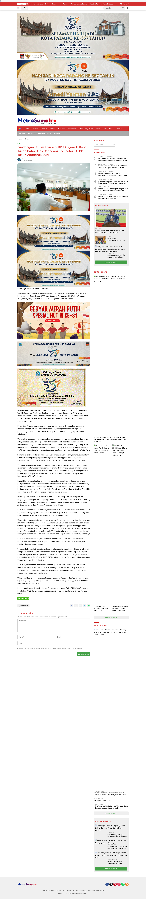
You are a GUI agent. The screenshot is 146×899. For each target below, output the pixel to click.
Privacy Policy (81, 891)
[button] (123, 8)
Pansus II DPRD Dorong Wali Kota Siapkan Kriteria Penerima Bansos (113, 197)
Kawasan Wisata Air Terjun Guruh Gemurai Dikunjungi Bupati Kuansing (117, 847)
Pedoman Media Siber (96, 891)
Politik (35, 129)
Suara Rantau (72, 129)
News (19, 143)
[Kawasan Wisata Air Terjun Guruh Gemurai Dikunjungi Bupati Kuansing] (111, 841)
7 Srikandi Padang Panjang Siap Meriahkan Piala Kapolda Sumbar (83, 4)
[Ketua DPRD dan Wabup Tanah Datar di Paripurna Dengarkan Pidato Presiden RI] (102, 524)
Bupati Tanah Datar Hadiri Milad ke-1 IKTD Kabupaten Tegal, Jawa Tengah (110, 232)
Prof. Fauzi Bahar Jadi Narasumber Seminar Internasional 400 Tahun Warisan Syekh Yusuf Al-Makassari (110, 439)
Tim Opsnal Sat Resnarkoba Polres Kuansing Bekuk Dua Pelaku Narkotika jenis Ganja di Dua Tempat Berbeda (110, 794)
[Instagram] (119, 884)
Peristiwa (44, 129)
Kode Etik (61, 891)
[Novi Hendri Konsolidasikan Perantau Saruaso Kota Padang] (100, 240)
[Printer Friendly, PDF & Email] (23, 598)
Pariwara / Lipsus (86, 129)
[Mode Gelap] (127, 8)
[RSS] (127, 884)
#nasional (31, 133)
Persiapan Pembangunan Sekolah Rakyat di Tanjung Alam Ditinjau (27, 4)
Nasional (61, 129)
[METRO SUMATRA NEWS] (37, 120)
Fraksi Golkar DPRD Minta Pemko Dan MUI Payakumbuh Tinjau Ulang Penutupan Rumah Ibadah (113, 182)
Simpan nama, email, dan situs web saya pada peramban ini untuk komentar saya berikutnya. (51, 649)
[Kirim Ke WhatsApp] (88, 605)
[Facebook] (107, 884)
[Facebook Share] (71, 605)
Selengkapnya (110, 262)
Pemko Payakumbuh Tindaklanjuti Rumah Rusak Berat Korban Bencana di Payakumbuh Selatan (116, 862)
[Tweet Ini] (76, 605)
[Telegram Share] (84, 605)
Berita (27, 129)
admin (24, 159)
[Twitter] (111, 884)
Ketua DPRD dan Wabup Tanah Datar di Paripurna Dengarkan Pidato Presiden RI (101, 608)
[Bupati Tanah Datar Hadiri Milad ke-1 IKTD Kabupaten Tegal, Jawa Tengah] (111, 218)
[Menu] (18, 8)
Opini (98, 129)
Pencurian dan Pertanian (102, 800)
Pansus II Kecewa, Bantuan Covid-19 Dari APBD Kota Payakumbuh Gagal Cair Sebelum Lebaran (112, 167)
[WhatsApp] (123, 884)
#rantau (57, 133)
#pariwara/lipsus (44, 133)
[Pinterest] (115, 884)
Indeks (25, 8)
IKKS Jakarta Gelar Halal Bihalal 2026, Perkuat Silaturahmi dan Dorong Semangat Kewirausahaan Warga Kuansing (117, 256)
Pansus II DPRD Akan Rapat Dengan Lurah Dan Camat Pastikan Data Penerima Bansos (113, 190)
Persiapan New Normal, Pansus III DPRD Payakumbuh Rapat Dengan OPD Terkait (113, 159)
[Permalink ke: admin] (19, 159)
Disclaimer (70, 891)
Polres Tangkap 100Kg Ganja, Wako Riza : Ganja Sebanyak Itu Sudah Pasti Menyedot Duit (111, 807)
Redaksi (52, 891)
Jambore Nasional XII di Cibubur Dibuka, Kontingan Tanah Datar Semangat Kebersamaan (120, 608)
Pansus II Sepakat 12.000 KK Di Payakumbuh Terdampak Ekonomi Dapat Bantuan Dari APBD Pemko (113, 174)
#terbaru (22, 133)
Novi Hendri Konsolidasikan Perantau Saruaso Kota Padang (116, 239)
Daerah (52, 129)
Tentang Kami (107, 129)
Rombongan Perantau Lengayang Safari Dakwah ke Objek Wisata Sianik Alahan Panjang (117, 835)
